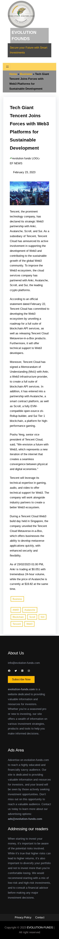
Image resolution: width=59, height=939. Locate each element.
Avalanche (29, 610)
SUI (42, 617)
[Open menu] (7, 67)
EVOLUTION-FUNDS (40, 927)
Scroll (32, 617)
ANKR (16, 610)
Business (26, 74)
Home (13, 74)
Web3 (29, 624)
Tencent (17, 624)
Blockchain (18, 617)
